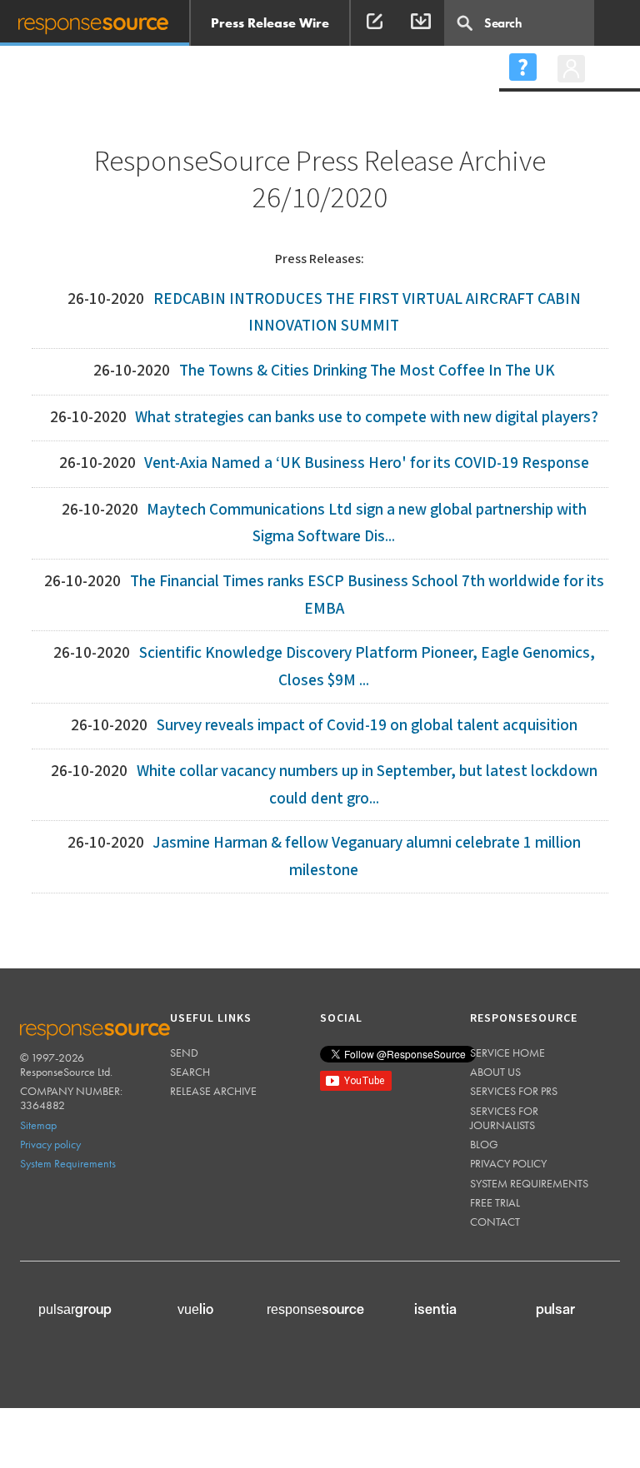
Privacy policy (50, 1144)
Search (190, 1071)
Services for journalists (504, 1117)
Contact (495, 1221)
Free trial (495, 1202)
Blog (484, 1144)
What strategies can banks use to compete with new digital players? (366, 417)
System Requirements (68, 1163)
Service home (507, 1052)
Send (184, 1052)
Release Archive (213, 1090)
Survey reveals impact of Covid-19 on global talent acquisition (367, 725)
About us (495, 1071)
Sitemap (38, 1124)
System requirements (529, 1183)
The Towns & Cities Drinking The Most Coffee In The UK (367, 371)
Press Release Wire (270, 23)
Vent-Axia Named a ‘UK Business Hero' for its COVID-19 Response (366, 463)
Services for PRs (514, 1090)
